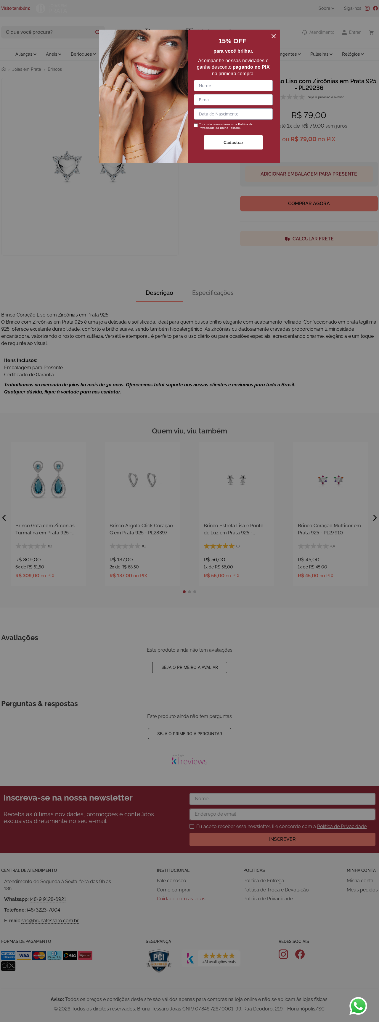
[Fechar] (274, 36)
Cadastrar (233, 142)
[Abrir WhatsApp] (358, 1006)
